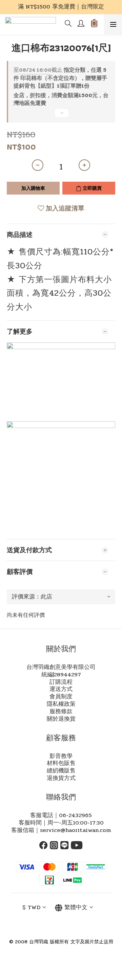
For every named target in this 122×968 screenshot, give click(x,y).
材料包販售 (61, 763)
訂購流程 (61, 682)
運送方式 (61, 689)
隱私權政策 (61, 704)
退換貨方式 (61, 778)
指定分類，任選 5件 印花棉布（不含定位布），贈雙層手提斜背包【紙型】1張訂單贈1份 (60, 78)
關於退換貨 (61, 719)
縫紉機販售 (61, 770)
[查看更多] (61, 115)
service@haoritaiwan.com (75, 830)
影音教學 (61, 756)
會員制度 (61, 696)
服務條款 (61, 711)
